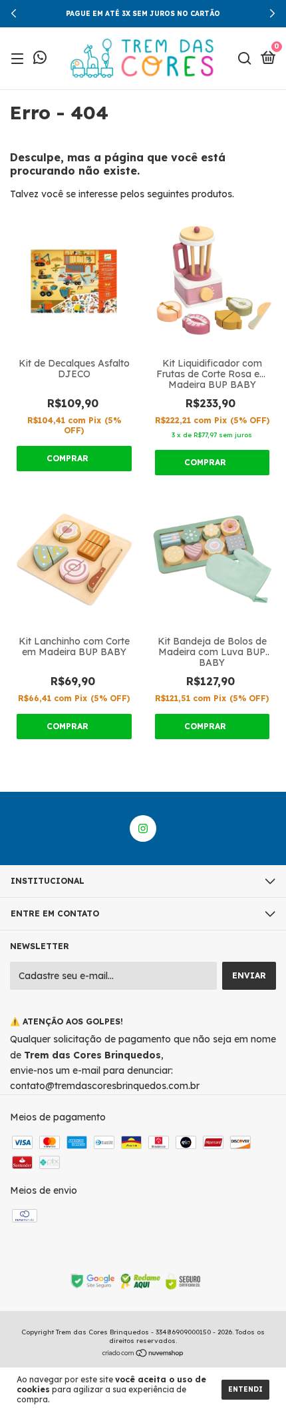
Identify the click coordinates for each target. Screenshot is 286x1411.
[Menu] (20, 59)
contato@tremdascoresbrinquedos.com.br (105, 1086)
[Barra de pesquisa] (244, 59)
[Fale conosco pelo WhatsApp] (40, 59)
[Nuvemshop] (143, 1354)
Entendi (245, 1389)
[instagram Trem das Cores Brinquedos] (143, 828)
